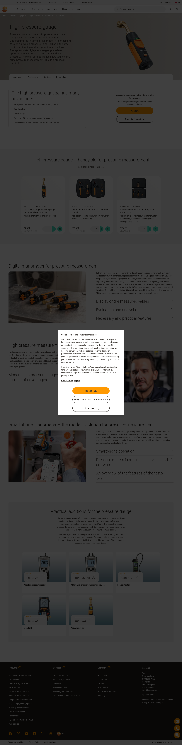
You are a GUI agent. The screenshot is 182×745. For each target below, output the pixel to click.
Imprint (77, 381)
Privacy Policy (67, 381)
